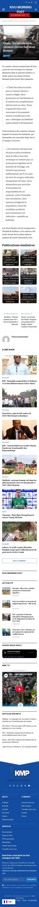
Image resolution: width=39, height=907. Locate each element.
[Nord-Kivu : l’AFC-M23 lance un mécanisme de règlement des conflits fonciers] (6, 632)
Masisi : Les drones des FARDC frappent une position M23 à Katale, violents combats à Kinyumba (29, 322)
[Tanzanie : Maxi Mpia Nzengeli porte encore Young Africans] (19, 499)
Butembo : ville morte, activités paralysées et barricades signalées (23, 590)
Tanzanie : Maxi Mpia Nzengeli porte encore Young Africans (18, 516)
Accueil (4, 21)
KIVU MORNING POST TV (19, 15)
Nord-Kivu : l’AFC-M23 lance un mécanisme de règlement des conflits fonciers (23, 632)
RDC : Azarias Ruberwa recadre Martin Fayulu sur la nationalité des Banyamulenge (19, 448)
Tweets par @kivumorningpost (13, 657)
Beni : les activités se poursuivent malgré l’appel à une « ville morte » (24, 603)
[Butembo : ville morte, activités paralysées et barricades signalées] (6, 591)
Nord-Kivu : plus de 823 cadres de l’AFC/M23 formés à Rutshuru (16, 414)
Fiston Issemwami (15, 37)
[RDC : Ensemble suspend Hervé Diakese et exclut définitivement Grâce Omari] (19, 365)
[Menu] (3, 9)
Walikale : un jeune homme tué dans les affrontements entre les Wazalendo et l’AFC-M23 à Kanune (19, 482)
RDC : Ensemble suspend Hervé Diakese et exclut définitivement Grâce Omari (19, 382)
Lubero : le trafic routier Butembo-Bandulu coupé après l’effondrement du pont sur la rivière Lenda (19, 549)
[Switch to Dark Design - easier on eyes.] (35, 3)
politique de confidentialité (24, 887)
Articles (10, 21)
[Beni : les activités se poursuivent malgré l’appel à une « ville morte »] (6, 604)
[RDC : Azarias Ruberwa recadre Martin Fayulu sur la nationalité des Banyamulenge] (19, 430)
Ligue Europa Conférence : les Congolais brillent (19, 747)
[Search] (36, 9)
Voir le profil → (31, 652)
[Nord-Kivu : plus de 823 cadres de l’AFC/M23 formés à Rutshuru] (19, 397)
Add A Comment (19, 561)
